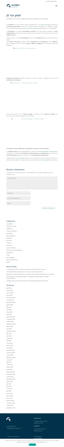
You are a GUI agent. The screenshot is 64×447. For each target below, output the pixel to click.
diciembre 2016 (10, 317)
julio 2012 (8, 384)
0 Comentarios (44, 19)
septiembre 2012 (10, 379)
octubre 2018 (9, 300)
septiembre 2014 (10, 331)
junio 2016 (9, 329)
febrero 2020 (9, 293)
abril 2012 (8, 391)
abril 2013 (8, 362)
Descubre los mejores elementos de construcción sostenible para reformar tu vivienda (30, 274)
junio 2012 (9, 386)
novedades (23, 19)
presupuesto (21, 158)
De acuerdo (32, 444)
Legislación (9, 228)
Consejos (8, 243)
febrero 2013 (9, 367)
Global (10, 19)
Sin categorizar (10, 257)
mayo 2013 (9, 360)
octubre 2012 (9, 376)
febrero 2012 (9, 396)
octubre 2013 (9, 355)
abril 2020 (9, 288)
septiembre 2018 (10, 302)
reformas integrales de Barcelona (46, 151)
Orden (8, 255)
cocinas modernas (11, 231)
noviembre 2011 (10, 403)
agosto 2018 (9, 305)
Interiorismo (30, 19)
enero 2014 (9, 348)
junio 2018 (9, 309)
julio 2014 (8, 333)
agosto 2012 (9, 381)
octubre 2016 (9, 321)
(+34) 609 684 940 (51, 1)
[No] (62, 443)
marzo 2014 (9, 343)
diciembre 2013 (10, 350)
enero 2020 (9, 295)
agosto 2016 (9, 326)
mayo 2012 (9, 388)
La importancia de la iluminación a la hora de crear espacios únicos (24, 272)
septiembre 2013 (10, 357)
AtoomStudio (38, 438)
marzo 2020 (9, 290)
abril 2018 (8, 314)
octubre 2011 (9, 405)
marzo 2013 (9, 365)
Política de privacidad (13, 436)
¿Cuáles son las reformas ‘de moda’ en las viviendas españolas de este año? (27, 281)
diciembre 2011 (10, 400)
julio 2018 (8, 307)
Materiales (36, 19)
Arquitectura (9, 252)
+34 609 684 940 (11, 426)
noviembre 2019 (10, 297)
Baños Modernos (10, 236)
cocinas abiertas (10, 248)
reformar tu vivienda (32, 28)
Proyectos (9, 245)
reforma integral (45, 24)
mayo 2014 (9, 338)
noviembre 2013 (10, 353)
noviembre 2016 (10, 319)
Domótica (9, 240)
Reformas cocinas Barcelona (14, 250)
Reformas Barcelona (11, 260)
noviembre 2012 (10, 374)
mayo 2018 (9, 312)
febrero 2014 (9, 345)
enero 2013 (9, 369)
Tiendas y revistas (11, 226)
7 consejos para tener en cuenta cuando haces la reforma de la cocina (26, 269)
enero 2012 (9, 398)
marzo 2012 (9, 393)
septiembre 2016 (10, 324)
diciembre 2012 (10, 372)
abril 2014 (8, 341)
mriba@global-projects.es (13, 428)
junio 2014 (9, 336)
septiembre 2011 (10, 408)
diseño (8, 262)
